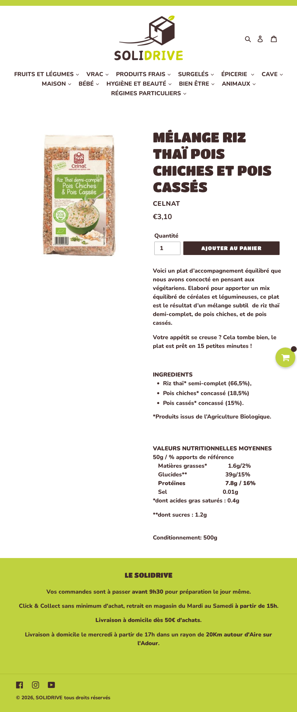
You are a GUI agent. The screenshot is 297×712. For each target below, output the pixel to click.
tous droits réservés (87, 697)
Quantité (166, 236)
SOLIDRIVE (49, 697)
